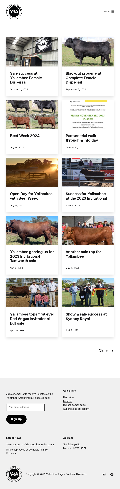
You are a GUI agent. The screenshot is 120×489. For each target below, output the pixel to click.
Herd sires (68, 397)
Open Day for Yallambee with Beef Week (31, 196)
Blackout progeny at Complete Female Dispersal (83, 78)
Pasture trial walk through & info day (82, 138)
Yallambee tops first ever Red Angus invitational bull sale (32, 319)
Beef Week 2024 (25, 135)
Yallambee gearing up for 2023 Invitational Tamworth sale (32, 256)
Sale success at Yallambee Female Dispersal (26, 78)
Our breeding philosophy (76, 408)
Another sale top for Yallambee (83, 254)
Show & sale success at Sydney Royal (86, 316)
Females (67, 401)
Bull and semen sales (74, 404)
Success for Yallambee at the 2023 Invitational (86, 196)
